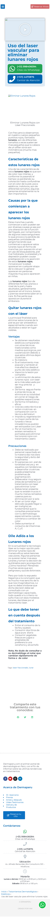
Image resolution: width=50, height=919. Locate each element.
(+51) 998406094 (26, 66)
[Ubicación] (25, 857)
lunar (31, 668)
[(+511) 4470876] (12, 79)
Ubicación (25, 861)
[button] (3, 6)
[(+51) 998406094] (12, 68)
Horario (25, 876)
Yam (30, 909)
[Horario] (25, 871)
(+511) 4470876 (25, 77)
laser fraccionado (20, 668)
